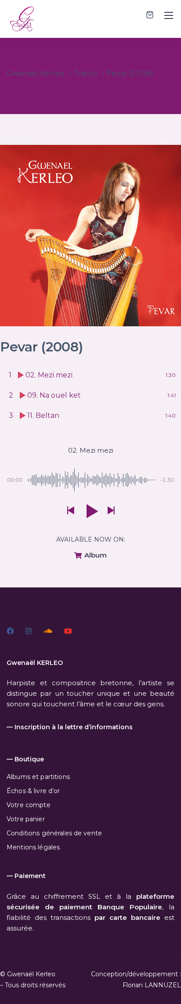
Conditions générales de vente (54, 833)
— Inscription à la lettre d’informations (70, 727)
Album (95, 555)
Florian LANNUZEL (152, 985)
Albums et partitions (38, 777)
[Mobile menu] (169, 15)
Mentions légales (33, 847)
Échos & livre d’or (33, 791)
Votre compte (29, 805)
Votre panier (26, 819)
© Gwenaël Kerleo (27, 974)
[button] (70, 511)
